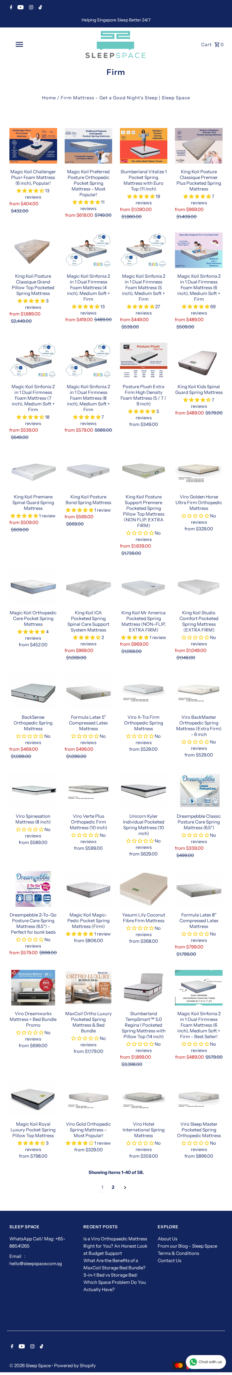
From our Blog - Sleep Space (187, 1246)
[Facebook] (10, 8)
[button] (31, 190)
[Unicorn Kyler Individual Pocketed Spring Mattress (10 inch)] (144, 790)
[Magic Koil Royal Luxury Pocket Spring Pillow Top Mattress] (33, 1098)
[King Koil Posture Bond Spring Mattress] (88, 471)
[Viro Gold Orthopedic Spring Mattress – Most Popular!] (88, 1098)
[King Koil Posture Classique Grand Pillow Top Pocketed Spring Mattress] (33, 250)
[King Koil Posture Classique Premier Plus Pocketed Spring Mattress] (199, 146)
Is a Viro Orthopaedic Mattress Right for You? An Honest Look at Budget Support (115, 1246)
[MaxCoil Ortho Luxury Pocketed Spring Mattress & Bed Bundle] (88, 988)
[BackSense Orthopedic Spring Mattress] (33, 691)
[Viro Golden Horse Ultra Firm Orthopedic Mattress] (199, 471)
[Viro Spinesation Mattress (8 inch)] (33, 790)
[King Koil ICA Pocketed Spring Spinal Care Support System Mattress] (88, 587)
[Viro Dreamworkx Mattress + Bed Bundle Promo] (33, 988)
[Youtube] (20, 8)
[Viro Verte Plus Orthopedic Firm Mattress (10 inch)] (88, 790)
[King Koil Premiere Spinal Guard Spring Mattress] (33, 471)
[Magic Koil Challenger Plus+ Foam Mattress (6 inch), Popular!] (33, 146)
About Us (167, 1239)
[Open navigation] (29, 44)
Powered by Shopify (75, 1365)
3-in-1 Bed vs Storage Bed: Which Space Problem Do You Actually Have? (114, 1282)
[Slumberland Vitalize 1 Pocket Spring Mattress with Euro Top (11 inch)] (144, 146)
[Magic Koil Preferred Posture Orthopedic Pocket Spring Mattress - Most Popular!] (88, 146)
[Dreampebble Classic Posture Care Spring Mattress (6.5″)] (199, 790)
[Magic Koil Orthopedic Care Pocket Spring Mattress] (33, 587)
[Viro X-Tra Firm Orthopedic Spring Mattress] (144, 691)
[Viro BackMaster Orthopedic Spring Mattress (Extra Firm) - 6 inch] (199, 691)
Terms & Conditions (178, 1253)
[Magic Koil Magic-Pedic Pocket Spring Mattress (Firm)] (88, 889)
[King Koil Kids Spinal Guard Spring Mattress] (199, 360)
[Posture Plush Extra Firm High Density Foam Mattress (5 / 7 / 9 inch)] (144, 360)
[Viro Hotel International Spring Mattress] (144, 1098)
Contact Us (169, 1260)
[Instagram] (30, 8)
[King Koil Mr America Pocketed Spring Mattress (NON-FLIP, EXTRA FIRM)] (144, 587)
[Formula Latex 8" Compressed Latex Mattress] (199, 889)
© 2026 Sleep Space (30, 1365)
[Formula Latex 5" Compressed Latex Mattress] (88, 691)
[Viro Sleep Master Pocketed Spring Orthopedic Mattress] (199, 1098)
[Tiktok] (39, 8)
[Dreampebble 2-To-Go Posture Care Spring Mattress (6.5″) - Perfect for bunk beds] (33, 889)
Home (49, 98)
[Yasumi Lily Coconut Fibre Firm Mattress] (144, 889)
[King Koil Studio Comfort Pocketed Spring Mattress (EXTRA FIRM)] (199, 587)
